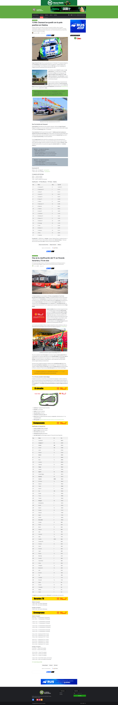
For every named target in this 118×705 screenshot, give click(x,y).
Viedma (59, 244)
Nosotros (61, 692)
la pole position (64, 86)
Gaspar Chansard (53, 244)
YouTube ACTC (46, 170)
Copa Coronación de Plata (44, 244)
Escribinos (61, 694)
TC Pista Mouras (35, 20)
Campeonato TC (46, 18)
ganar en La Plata (35, 88)
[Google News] (55, 248)
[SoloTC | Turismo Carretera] (37, 10)
